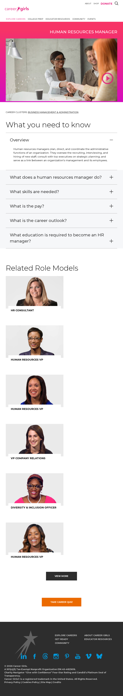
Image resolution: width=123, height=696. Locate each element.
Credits (57, 682)
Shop (96, 4)
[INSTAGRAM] (56, 658)
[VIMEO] (89, 658)
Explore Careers (15, 19)
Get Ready (61, 639)
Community (78, 19)
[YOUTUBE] (78, 658)
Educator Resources (58, 19)
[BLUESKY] (99, 658)
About (88, 4)
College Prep (35, 19)
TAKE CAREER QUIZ (61, 602)
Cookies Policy (30, 682)
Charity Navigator (14, 672)
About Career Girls (97, 635)
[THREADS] (45, 658)
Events (92, 19)
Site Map (46, 682)
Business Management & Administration (53, 112)
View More (61, 576)
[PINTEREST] (67, 658)
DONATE (106, 3)
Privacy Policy (12, 682)
